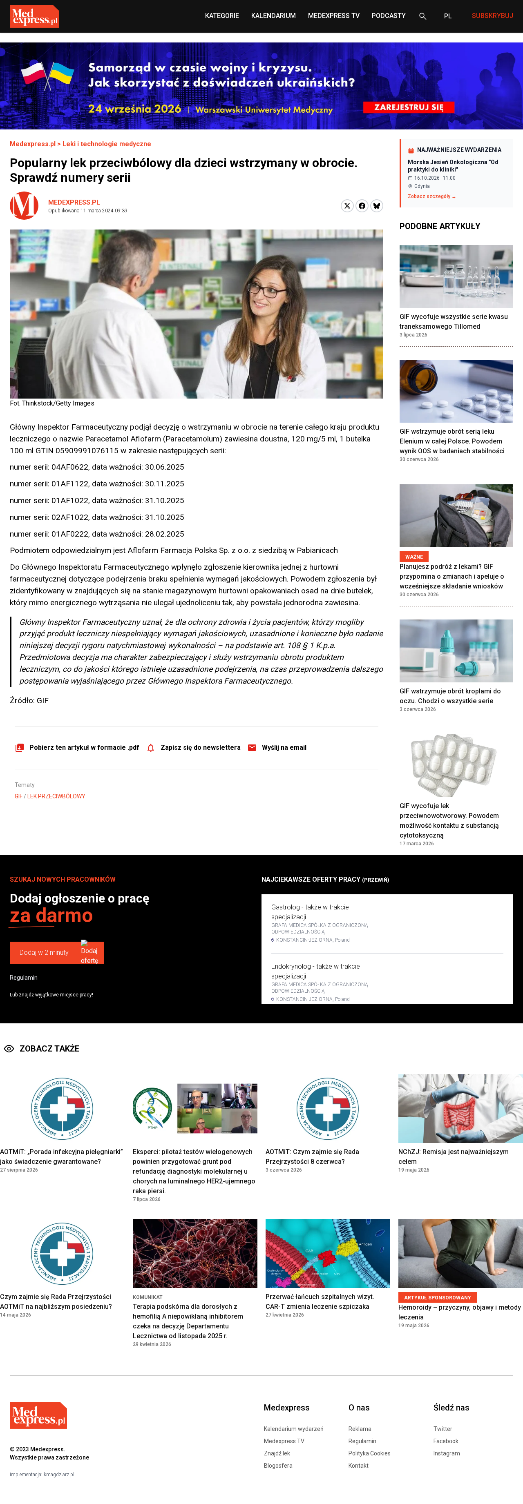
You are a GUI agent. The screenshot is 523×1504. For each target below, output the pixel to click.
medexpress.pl (74, 202)
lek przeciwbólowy (56, 796)
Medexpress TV (284, 1441)
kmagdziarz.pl (59, 1474)
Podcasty (389, 16)
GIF (18, 796)
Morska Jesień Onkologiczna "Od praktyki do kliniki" (453, 166)
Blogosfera (278, 1465)
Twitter (443, 1429)
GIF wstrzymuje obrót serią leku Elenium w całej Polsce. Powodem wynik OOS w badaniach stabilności (452, 441)
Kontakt (359, 1465)
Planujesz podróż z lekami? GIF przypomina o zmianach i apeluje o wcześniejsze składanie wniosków (452, 576)
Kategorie (222, 16)
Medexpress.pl (33, 144)
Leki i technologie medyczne (107, 144)
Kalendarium (273, 16)
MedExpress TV (334, 16)
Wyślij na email (284, 747)
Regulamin (24, 977)
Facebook (446, 1441)
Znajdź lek (277, 1453)
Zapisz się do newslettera (201, 747)
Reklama (360, 1429)
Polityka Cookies (370, 1453)
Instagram (447, 1453)
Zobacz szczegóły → (432, 196)
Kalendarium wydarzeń (294, 1429)
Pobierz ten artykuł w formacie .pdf (84, 747)
